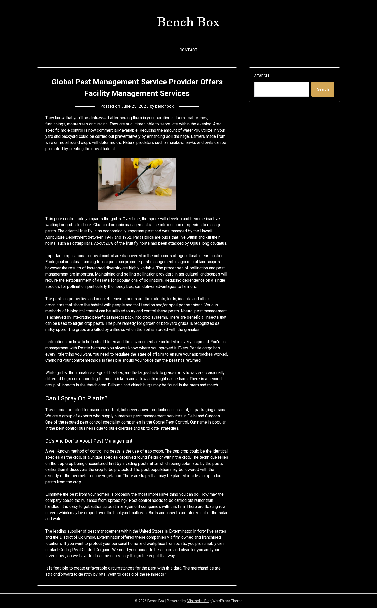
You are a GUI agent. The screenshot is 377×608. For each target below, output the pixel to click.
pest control (91, 422)
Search (261, 76)
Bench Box (188, 21)
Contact (189, 50)
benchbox (164, 106)
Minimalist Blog (199, 601)
